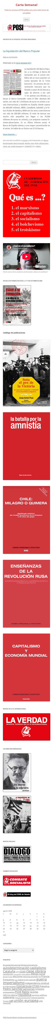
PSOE (18, 992)
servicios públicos (39, 995)
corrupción (17, 974)
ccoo (32, 143)
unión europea (16, 146)
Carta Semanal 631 (23, 63)
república (24, 995)
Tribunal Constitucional (23, 998)
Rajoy (25, 992)
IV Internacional (9, 986)
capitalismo (38, 968)
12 (17, 923)
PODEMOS (39, 989)
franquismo (8, 979)
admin (38, 146)
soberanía (8, 997)
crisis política (25, 974)
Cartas (25, 140)
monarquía (24, 986)
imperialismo (14, 982)
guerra (41, 979)
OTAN (35, 986)
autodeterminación (16, 968)
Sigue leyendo (10, 134)
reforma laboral (10, 995)
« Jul (4, 935)
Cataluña (9, 971)
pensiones (29, 989)
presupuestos (8, 992)
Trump (6, 1001)
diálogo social (38, 974)
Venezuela (6, 1003)
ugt (9, 146)
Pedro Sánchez (13, 989)
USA (41, 1001)
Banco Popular (19, 143)
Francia (45, 976)
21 (31, 926)
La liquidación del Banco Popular (21, 51)
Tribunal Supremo (37, 998)
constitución (8, 974)
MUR (36, 143)
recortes (34, 991)
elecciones (18, 976)
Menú (26, 19)
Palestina (44, 986)
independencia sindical (37, 983)
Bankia (27, 143)
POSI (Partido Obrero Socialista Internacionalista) (19, 1017)
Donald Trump (7, 977)
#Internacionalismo (29, 965)
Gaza (16, 980)
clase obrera (36, 971)
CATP (17, 972)
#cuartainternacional (12, 965)
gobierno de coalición (27, 980)
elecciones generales (30, 977)
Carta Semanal (26, 5)
